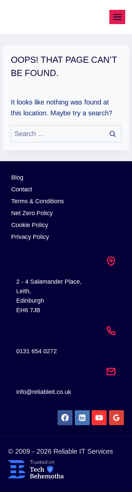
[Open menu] (117, 17)
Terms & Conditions (37, 201)
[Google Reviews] (116, 417)
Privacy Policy (30, 236)
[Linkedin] (82, 417)
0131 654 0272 (36, 351)
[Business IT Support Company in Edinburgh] (66, 469)
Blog (17, 177)
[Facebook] (65, 417)
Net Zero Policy (32, 213)
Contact (21, 189)
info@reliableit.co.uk (43, 392)
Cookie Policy (29, 225)
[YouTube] (99, 417)
